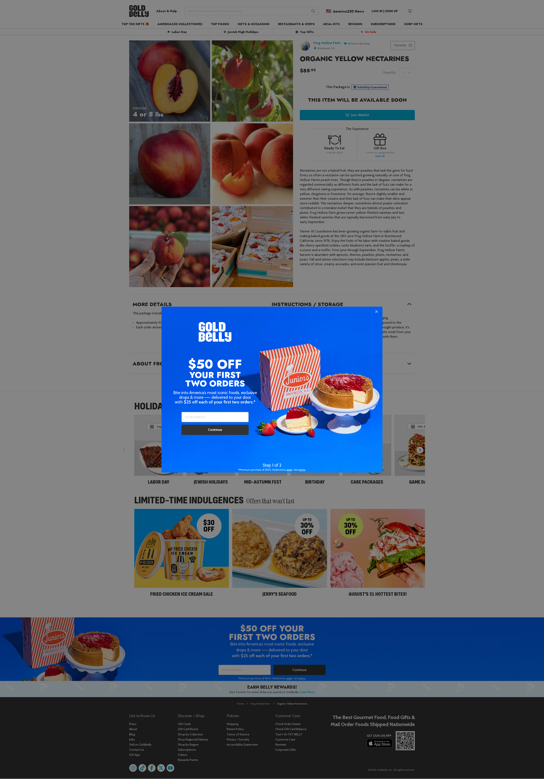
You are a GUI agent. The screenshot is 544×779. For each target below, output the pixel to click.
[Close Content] (376, 312)
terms (302, 469)
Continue (215, 430)
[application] (531, 766)
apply (289, 469)
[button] (272, 389)
